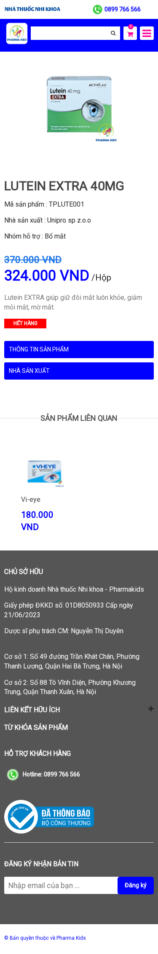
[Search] (113, 33)
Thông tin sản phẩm (39, 349)
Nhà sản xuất (29, 370)
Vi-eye (30, 499)
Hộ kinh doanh (74, 589)
